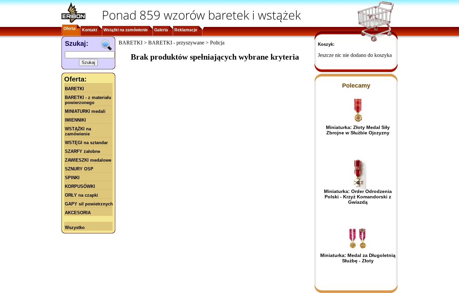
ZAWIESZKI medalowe (88, 160)
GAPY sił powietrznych (89, 203)
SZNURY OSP (79, 168)
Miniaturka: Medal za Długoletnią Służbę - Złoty (357, 258)
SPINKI (72, 177)
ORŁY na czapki (81, 195)
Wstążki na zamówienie (125, 30)
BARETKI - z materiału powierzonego (88, 100)
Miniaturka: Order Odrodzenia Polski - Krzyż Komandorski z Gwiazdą (358, 197)
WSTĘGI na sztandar (86, 142)
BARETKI (74, 88)
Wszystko (75, 227)
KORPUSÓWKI (80, 186)
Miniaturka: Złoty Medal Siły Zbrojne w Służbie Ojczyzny (358, 130)
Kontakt (89, 30)
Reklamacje (185, 30)
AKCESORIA (78, 212)
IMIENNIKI (75, 120)
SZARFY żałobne (82, 151)
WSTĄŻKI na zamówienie (78, 131)
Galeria (161, 30)
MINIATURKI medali (85, 111)
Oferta (70, 28)
